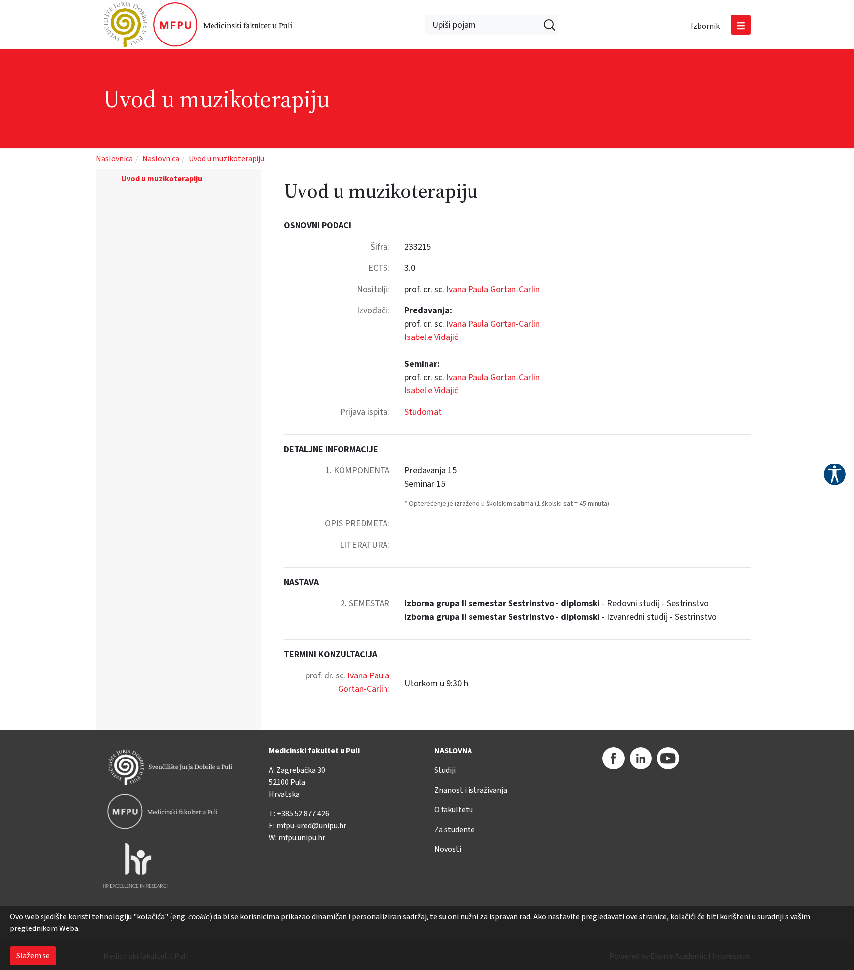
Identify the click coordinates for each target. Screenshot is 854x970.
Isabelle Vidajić (431, 337)
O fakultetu (453, 809)
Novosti (447, 849)
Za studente (454, 829)
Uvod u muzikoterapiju (226, 158)
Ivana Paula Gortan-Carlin (493, 289)
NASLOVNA (453, 750)
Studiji (445, 770)
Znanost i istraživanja (470, 790)
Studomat (423, 412)
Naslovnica (114, 158)
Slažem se (33, 955)
